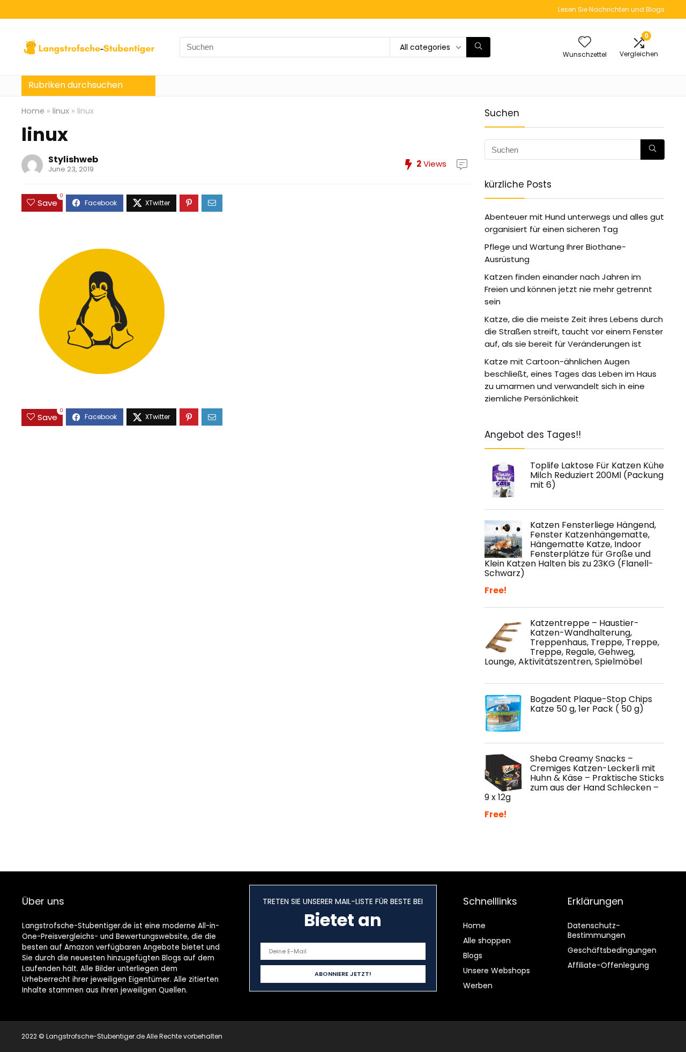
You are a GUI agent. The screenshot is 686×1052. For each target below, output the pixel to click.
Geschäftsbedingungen (612, 950)
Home (32, 111)
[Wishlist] (584, 42)
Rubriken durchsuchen (75, 85)
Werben (478, 985)
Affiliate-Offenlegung (608, 965)
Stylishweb (73, 159)
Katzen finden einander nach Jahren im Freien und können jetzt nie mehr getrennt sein (568, 289)
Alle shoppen (487, 940)
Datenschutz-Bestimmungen (596, 930)
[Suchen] (478, 47)
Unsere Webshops (496, 970)
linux (61, 111)
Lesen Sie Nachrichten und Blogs (611, 9)
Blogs (472, 955)
